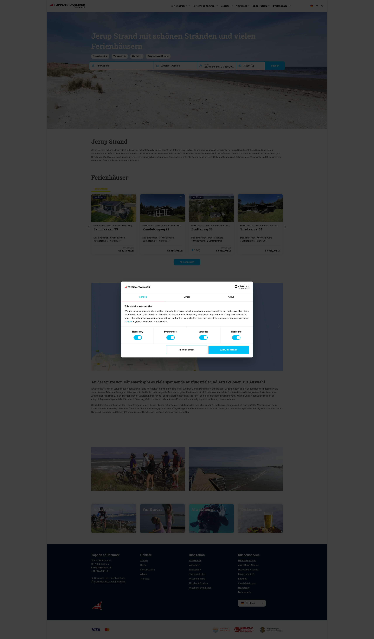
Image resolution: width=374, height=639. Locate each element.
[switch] (170, 337)
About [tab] (231, 297)
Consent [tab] (143, 297)
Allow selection (186, 349)
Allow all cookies (228, 349)
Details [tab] (187, 297)
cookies (129, 321)
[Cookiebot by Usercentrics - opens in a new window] (237, 287)
